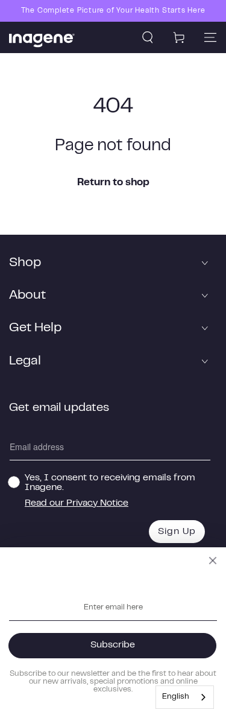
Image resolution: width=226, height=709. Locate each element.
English (175, 697)
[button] (147, 37)
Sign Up (177, 531)
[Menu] (210, 37)
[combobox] (184, 697)
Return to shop (113, 183)
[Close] (212, 560)
